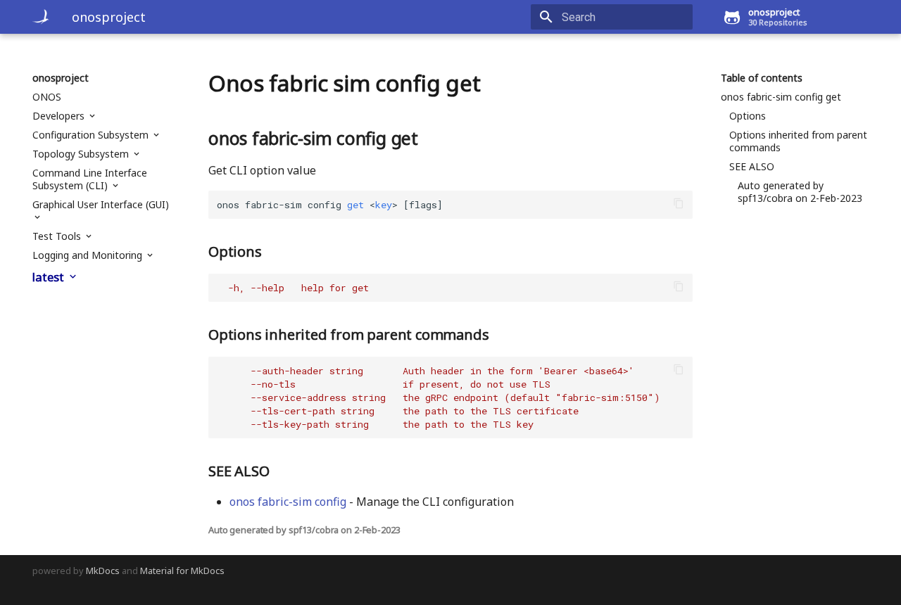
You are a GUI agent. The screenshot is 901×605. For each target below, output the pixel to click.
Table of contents (761, 78)
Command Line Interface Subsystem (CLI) (89, 179)
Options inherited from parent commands (798, 141)
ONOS (46, 97)
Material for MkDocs (182, 570)
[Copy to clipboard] (678, 205)
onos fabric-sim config (287, 501)
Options (747, 116)
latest (49, 277)
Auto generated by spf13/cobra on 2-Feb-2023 (800, 192)
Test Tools (58, 236)
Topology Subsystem (82, 154)
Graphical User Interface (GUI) (100, 204)
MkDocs (103, 570)
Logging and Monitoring (88, 255)
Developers (59, 116)
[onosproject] (41, 17)
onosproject (60, 78)
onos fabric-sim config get (781, 97)
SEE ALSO (751, 166)
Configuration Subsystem (91, 135)
